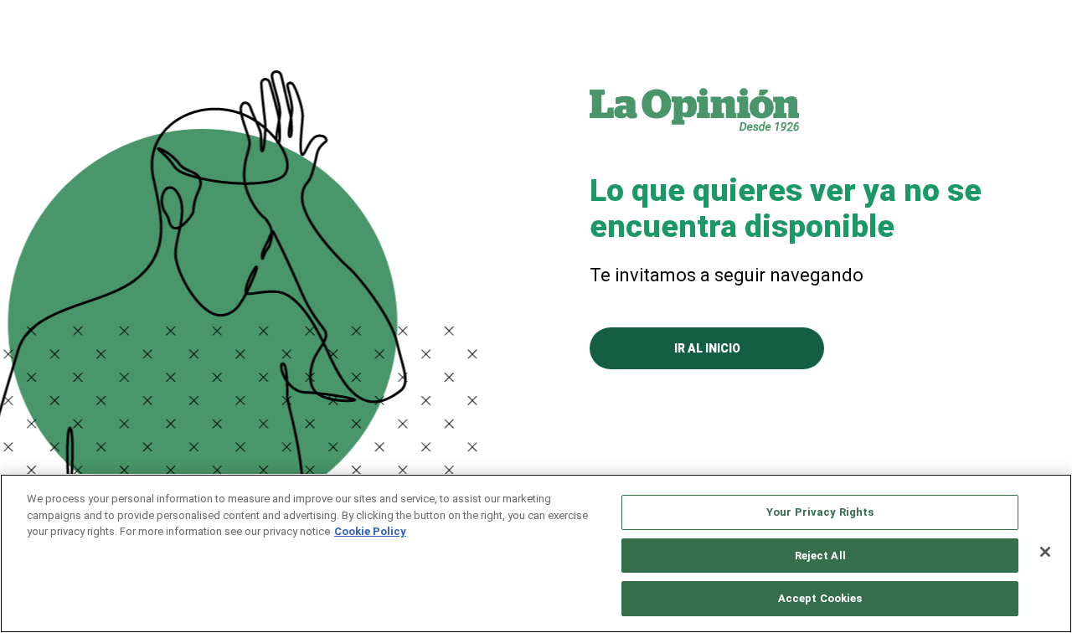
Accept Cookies (820, 598)
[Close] (1045, 551)
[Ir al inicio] (694, 109)
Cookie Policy (370, 531)
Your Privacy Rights (820, 512)
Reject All (820, 555)
